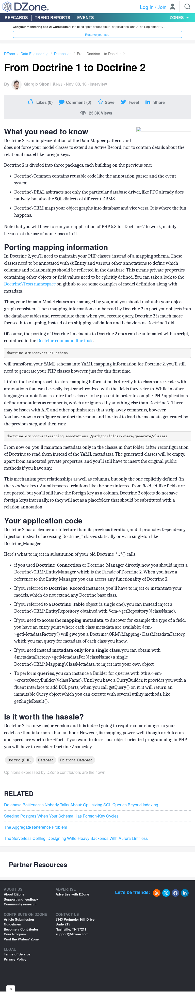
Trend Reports (52, 17)
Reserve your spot (97, 34)
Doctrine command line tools (65, 340)
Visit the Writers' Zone (21, 939)
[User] (172, 7)
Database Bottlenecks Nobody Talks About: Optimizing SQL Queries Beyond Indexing (81, 805)
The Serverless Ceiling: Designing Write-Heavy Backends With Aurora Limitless (76, 838)
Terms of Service (17, 954)
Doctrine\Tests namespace (30, 284)
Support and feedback (21, 899)
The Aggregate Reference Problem (35, 827)
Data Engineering (34, 53)
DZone (9, 53)
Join (162, 6)
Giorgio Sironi (37, 84)
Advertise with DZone (72, 894)
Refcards (16, 17)
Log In (147, 6)
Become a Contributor (21, 929)
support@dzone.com (72, 934)
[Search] (187, 6)
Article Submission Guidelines (19, 922)
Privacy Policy (15, 959)
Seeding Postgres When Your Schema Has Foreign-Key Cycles (61, 816)
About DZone (14, 894)
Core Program (15, 934)
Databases (62, 53)
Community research (20, 904)
